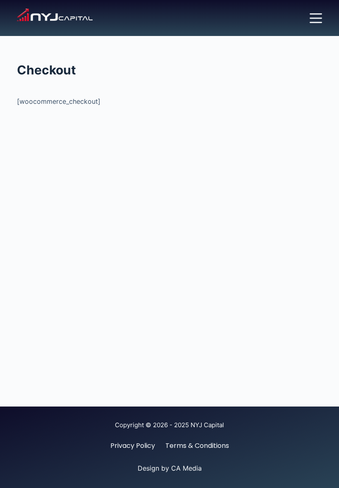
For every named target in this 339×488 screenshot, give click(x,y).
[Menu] (316, 18)
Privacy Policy (132, 446)
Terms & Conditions (197, 446)
